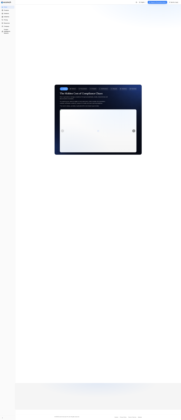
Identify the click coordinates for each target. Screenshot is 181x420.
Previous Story (71, 376)
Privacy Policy (123, 417)
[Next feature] (133, 130)
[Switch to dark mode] (136, 2)
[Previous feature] (62, 130)
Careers (116, 417)
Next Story (126, 376)
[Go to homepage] (6, 2)
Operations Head (82, 337)
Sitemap (140, 417)
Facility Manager (71, 337)
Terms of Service (132, 417)
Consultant (108, 335)
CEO (91, 337)
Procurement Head (119, 335)
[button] (98, 130)
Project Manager (98, 335)
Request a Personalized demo (87, 31)
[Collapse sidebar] (7, 418)
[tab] (64, 88)
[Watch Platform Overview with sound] (98, 55)
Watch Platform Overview (110, 31)
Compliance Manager (72, 335)
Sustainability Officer (85, 335)
